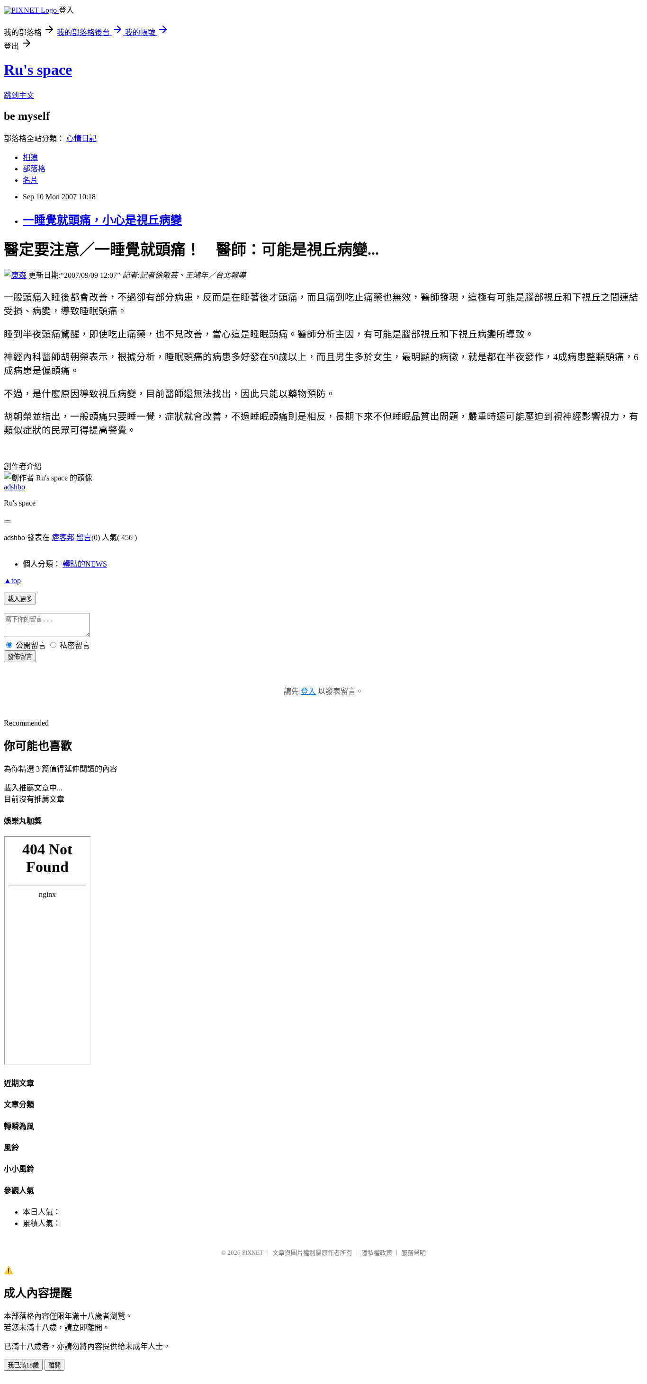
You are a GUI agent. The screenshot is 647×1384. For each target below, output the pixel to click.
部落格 (34, 169)
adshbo (14, 487)
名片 (30, 180)
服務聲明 (413, 1252)
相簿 (30, 157)
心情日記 (81, 138)
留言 (83, 537)
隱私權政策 (376, 1252)
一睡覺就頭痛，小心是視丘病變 (102, 220)
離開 (54, 1365)
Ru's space (38, 69)
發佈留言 (20, 656)
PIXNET (252, 1252)
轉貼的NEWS (85, 564)
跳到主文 (19, 95)
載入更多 (20, 599)
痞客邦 (63, 537)
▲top (12, 581)
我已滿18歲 (23, 1365)
